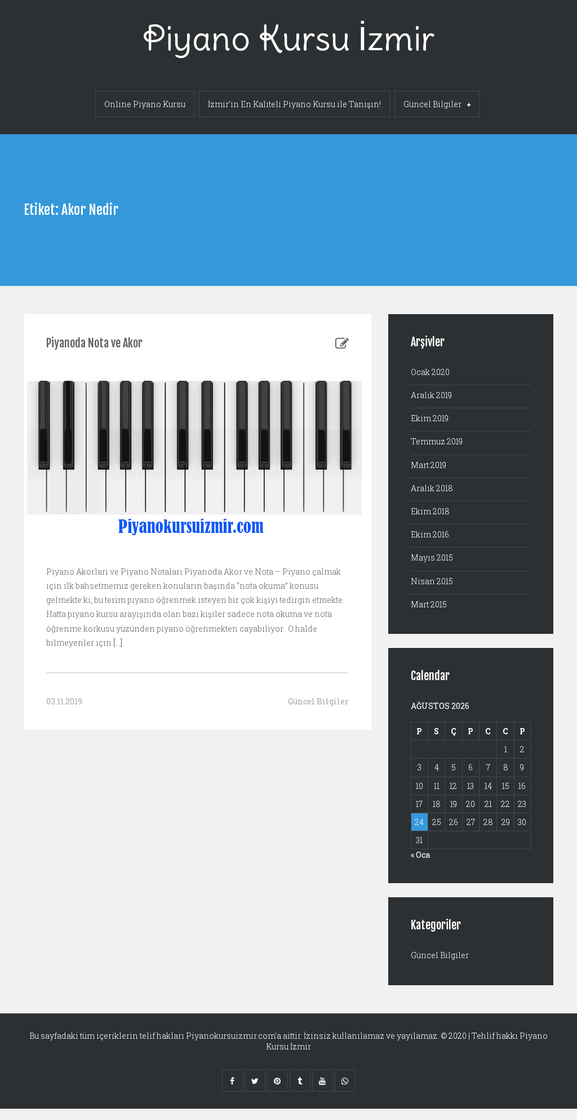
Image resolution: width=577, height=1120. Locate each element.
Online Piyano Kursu (144, 104)
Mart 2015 (429, 604)
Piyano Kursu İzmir (288, 38)
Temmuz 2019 (437, 441)
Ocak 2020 (430, 372)
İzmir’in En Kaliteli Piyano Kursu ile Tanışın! (294, 104)
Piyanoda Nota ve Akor (94, 343)
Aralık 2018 (432, 488)
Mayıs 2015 (432, 557)
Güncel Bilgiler (432, 104)
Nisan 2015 (432, 581)
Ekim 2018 (430, 511)
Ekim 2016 (430, 534)
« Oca (420, 854)
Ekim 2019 (430, 418)
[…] (117, 642)
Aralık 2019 (431, 395)
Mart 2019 (428, 465)
